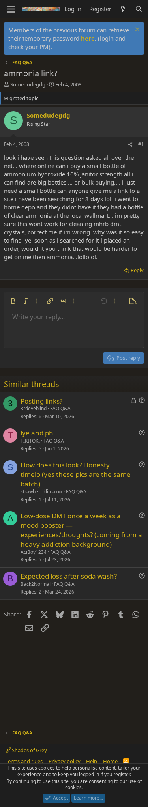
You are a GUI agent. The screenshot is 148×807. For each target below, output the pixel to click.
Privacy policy (65, 761)
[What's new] (123, 9)
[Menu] (11, 9)
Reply (137, 270)
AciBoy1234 (34, 552)
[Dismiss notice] (136, 30)
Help (91, 761)
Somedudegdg (27, 84)
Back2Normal (36, 584)
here (88, 38)
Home (110, 761)
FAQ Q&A (60, 408)
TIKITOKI (30, 440)
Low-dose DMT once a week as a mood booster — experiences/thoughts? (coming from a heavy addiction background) (81, 529)
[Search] (138, 9)
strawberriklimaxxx (41, 491)
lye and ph (37, 432)
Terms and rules (24, 761)
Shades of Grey (29, 750)
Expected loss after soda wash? (69, 576)
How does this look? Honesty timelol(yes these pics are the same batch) (76, 474)
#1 (141, 144)
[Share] (130, 144)
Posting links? (41, 400)
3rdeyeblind (34, 408)
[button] (13, 301)
